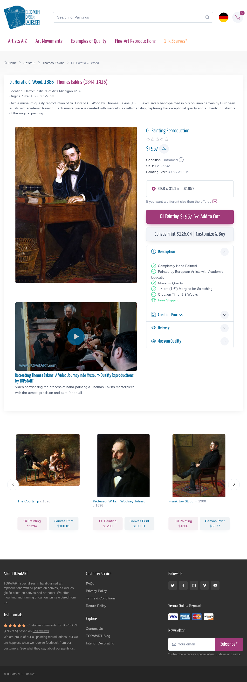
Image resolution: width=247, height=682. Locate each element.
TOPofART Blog (98, 636)
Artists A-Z (17, 41)
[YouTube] (215, 585)
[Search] (207, 17)
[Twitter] (172, 585)
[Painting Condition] (181, 160)
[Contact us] (216, 201)
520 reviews (41, 631)
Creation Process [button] (170, 314)
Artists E (29, 63)
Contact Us (94, 628)
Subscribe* (229, 644)
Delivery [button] (164, 328)
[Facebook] (183, 585)
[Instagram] (194, 585)
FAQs (90, 583)
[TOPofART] (22, 17)
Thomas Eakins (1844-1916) (82, 82)
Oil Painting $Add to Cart (190, 216)
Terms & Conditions (101, 598)
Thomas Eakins (53, 63)
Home (12, 63)
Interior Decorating (100, 643)
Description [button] (166, 251)
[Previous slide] (13, 484)
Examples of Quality (88, 41)
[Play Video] (76, 336)
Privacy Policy (96, 591)
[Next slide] (234, 484)
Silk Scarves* (176, 41)
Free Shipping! (169, 300)
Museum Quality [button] (169, 341)
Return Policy (96, 606)
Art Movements (48, 41)
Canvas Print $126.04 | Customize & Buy (190, 234)
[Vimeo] (204, 585)
